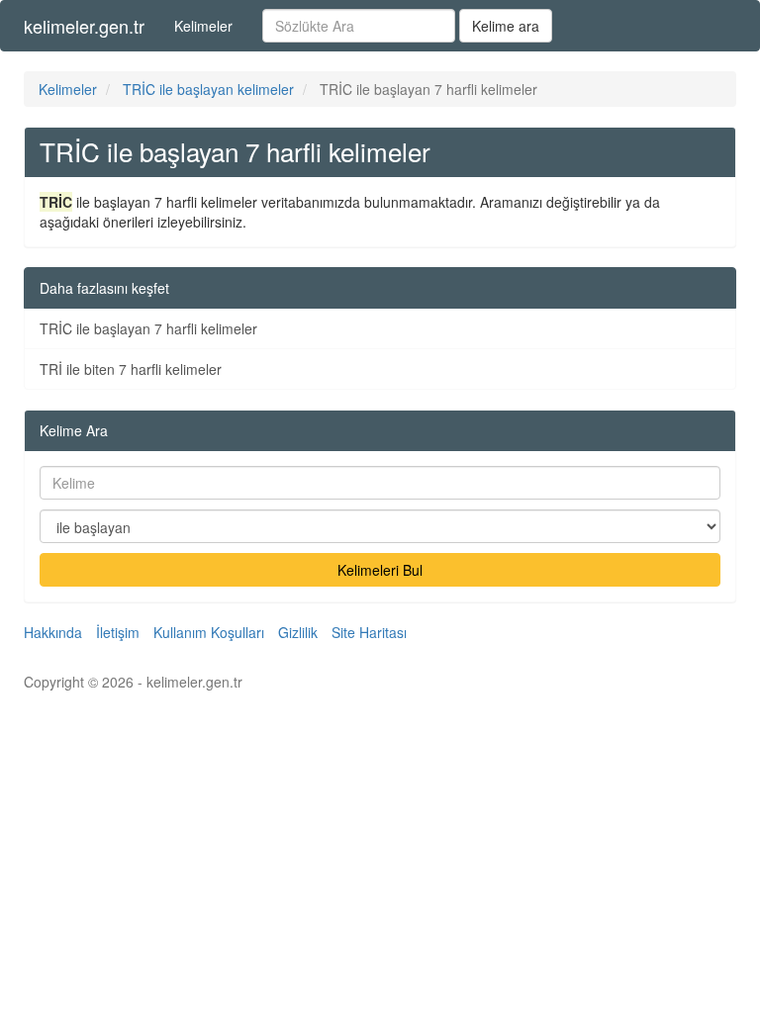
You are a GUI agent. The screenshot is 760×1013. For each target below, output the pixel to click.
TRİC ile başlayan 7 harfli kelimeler (148, 328)
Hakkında (53, 632)
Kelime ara (505, 26)
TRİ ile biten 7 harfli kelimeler (131, 369)
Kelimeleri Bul (380, 570)
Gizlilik (298, 632)
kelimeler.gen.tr (84, 26)
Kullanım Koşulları (208, 632)
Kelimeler (203, 26)
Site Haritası (369, 632)
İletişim (118, 632)
